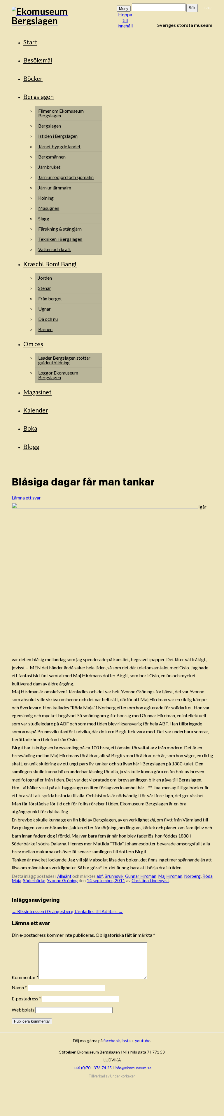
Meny (123, 8)
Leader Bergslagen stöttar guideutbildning (64, 360)
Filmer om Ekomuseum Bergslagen (61, 113)
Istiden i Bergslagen (58, 136)
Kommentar (25, 977)
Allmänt (64, 876)
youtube (142, 1040)
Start (30, 42)
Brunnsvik (113, 876)
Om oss (33, 343)
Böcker (33, 78)
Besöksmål (37, 60)
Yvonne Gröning (62, 880)
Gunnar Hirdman (140, 876)
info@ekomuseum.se (133, 1067)
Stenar (44, 288)
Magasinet (37, 392)
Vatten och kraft (54, 249)
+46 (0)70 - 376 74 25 (92, 1067)
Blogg (31, 446)
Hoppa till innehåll (125, 20)
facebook (112, 1040)
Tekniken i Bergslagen (60, 239)
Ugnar (44, 308)
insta (126, 1040)
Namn (19, 987)
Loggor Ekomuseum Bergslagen (58, 375)
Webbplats (23, 1009)
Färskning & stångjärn (60, 228)
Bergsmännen (52, 156)
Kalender (35, 410)
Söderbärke (34, 880)
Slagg (43, 218)
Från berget (50, 298)
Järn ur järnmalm (54, 187)
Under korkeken (123, 1076)
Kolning (46, 198)
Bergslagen (38, 96)
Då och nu (48, 319)
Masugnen (48, 208)
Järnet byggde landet (59, 146)
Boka (30, 428)
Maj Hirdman (170, 876)
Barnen (45, 329)
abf (100, 876)
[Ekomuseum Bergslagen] (64, 16)
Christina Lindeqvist (150, 880)
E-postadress (26, 998)
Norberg (192, 876)
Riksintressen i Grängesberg (43, 911)
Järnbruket (49, 167)
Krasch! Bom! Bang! (50, 263)
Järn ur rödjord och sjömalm (66, 177)
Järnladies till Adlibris (98, 911)
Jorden (45, 278)
